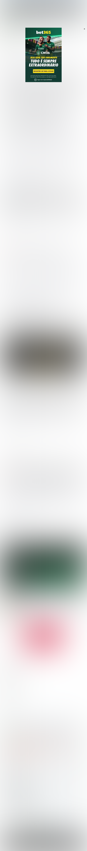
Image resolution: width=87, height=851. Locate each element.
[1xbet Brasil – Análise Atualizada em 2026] (48, 733)
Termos (34, 846)
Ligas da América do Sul (11, 702)
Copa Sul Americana (9, 688)
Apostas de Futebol (24, 23)
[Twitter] (10, 622)
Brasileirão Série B (10, 673)
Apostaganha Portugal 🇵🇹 (12, 810)
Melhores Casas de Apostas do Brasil (17, 790)
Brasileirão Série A (10, 669)
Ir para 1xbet (59, 745)
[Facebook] (13, 622)
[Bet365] (15, 573)
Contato (71, 846)
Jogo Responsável (60, 846)
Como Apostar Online (10, 797)
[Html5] (20, 622)
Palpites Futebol (8, 767)
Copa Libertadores (9, 684)
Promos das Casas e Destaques (15, 794)
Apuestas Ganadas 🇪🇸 (10, 813)
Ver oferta (43, 367)
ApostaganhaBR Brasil (9, 23)
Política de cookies (45, 846)
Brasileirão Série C (10, 677)
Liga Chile (47, 23)
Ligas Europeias (8, 699)
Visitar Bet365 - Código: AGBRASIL (22, 747)
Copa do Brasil (9, 680)
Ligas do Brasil (8, 666)
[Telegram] (4, 622)
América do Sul (37, 23)
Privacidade (26, 846)
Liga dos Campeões (10, 692)
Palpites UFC (7, 710)
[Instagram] (7, 622)
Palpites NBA (7, 706)
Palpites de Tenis (9, 778)
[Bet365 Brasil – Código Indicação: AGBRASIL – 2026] (4, 733)
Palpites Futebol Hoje (10, 662)
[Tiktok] (17, 622)
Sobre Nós (17, 846)
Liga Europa (6, 695)
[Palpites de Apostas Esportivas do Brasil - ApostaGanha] (11, 3)
